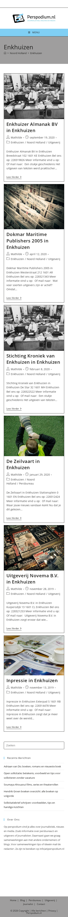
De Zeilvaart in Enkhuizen (23, 464)
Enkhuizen (36, 53)
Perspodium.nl (34, 913)
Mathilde (16, 137)
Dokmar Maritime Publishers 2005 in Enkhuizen (27, 240)
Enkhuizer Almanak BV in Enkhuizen (32, 127)
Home (13, 900)
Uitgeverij (54, 142)
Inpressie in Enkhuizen (32, 680)
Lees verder (14, 177)
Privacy (52, 910)
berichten (41, 910)
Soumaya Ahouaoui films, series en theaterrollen (31, 784)
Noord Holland (36, 142)
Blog (22, 900)
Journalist (28, 904)
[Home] (5, 53)
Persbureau (26, 483)
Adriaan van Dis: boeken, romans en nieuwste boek (32, 766)
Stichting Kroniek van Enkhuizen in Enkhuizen (33, 359)
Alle (33, 910)
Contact (41, 904)
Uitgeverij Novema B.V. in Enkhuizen (32, 578)
